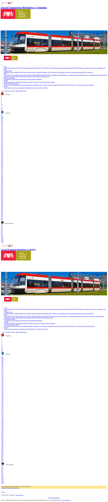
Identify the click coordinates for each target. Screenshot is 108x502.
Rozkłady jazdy (47, 72)
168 (2, 166)
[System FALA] (6, 3)
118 (2, 134)
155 (2, 157)
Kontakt (6, 82)
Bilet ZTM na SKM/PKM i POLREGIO (37, 75)
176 (2, 174)
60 (1, 108)
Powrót (3, 492)
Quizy (104, 68)
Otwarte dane (22, 68)
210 (2, 188)
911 (2, 220)
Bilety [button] (5, 73)
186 (2, 181)
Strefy (48, 76)
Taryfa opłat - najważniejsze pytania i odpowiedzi (16, 85)
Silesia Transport (19, 495)
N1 (2, 225)
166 (2, 164)
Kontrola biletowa (42, 76)
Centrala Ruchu (8, 79)
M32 (2, 117)
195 (2, 183)
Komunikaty (62, 72)
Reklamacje (39, 79)
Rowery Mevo (44, 88)
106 (2, 120)
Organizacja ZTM (63, 85)
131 (2, 145)
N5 (2, 230)
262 (2, 198)
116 (2, 131)
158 (2, 161)
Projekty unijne (48, 68)
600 (2, 212)
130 (2, 144)
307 (2, 208)
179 (2, 176)
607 (2, 215)
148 (2, 152)
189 (2, 182)
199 (2, 185)
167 (2, 165)
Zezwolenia (15, 79)
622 (2, 217)
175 (2, 172)
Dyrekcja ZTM (15, 68)
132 (2, 147)
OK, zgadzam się (66, 500)
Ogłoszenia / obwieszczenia (59, 68)
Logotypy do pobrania (39, 82)
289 (2, 205)
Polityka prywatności (84, 68)
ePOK (5, 69)
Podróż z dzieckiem (88, 72)
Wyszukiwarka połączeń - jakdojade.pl (33, 72)
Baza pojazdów (32, 79)
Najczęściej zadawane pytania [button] (11, 83)
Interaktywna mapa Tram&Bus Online (13, 72)
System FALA (23, 75)
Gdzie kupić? (11, 76)
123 (2, 138)
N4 (2, 229)
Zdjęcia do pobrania (50, 82)
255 (2, 193)
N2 (2, 226)
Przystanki (7, 91)
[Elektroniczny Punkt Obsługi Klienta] (3, 3)
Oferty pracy (41, 68)
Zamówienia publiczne (32, 68)
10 (1, 104)
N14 (2, 236)
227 (2, 192)
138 (2, 149)
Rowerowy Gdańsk (35, 88)
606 (2, 213)
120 (2, 135)
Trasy (2, 91)
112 (2, 127)
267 (2, 199)
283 (2, 203)
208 (2, 186)
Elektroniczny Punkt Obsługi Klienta (17, 82)
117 (2, 132)
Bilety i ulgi (32, 85)
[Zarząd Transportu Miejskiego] (11, 60)
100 (2, 118)
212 (2, 189)
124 (2, 140)
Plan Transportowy (23, 79)
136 (2, 148)
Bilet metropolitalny (53, 75)
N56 (2, 239)
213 (2, 191)
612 (2, 216)
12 (1, 107)
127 (2, 142)
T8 (1, 115)
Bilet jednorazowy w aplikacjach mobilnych (69, 75)
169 (2, 168)
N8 (2, 233)
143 (2, 151)
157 (2, 159)
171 (2, 169)
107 (2, 121)
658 (2, 219)
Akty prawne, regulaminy (95, 68)
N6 (2, 232)
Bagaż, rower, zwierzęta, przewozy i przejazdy (46, 85)
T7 (1, 114)
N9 (2, 234)
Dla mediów (30, 82)
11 (1, 106)
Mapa (12, 91)
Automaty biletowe (32, 76)
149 (2, 154)
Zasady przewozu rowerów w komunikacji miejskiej (17, 88)
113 (2, 128)
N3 (2, 227)
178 (2, 175)
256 (2, 195)
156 (2, 158)
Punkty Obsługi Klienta (21, 76)
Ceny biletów (7, 75)
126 (2, 141)
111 (2, 125)
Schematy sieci (54, 72)
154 (2, 155)
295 (2, 206)
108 (2, 123)
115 (2, 130)
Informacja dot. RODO (72, 68)
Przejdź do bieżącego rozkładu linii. (10, 488)
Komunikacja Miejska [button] (9, 78)
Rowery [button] (6, 86)
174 (2, 171)
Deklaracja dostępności (54, 497)
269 (2, 202)
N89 (2, 242)
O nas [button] (5, 66)
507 (2, 209)
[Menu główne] (1, 64)
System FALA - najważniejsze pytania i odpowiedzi (81, 85)
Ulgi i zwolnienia (15, 75)
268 (2, 200)
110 (2, 124)
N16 (2, 237)
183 (2, 178)
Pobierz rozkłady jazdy (20, 91)
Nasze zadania (7, 68)
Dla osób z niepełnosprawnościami (74, 72)
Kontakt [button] (6, 80)
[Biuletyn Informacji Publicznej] (9, 3)
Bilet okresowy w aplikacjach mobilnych (90, 75)
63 (1, 110)
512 (2, 210)
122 (2, 137)
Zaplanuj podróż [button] (8, 71)
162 (2, 162)
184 (2, 179)
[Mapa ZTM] (11, 3)
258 (2, 196)
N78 (2, 240)
